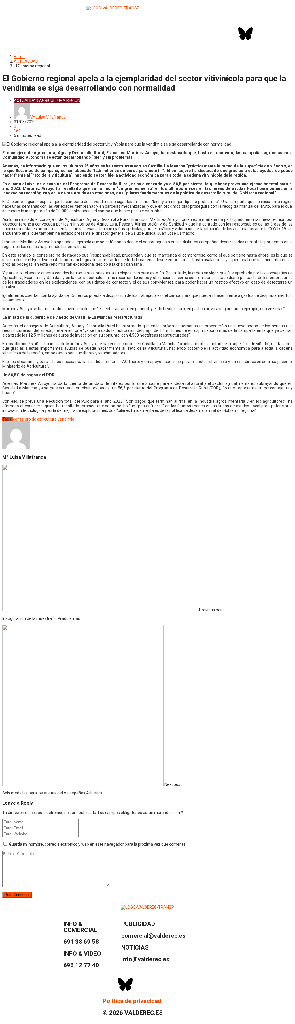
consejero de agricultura (35, 419)
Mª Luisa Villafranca (48, 117)
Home (19, 56)
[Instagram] (261, 33)
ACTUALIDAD (26, 61)
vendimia (66, 419)
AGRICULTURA (52, 100)
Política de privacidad (132, 1001)
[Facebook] (230, 33)
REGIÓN (73, 100)
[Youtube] (276, 33)
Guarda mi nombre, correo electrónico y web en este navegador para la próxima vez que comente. (97, 844)
